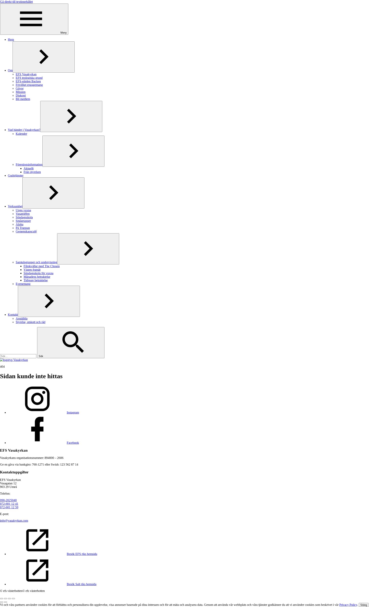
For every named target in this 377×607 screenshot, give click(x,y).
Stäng (363, 604)
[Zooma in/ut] (13, 598)
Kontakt (13, 314)
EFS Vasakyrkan (26, 74)
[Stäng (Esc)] (1, 598)
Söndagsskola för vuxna (38, 273)
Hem (11, 39)
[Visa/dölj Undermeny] (44, 57)
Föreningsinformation (29, 164)
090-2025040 (8, 500)
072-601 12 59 (9, 507)
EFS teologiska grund (29, 77)
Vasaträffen (23, 213)
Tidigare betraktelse (36, 280)
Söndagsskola (24, 217)
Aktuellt (29, 168)
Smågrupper (23, 220)
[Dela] (5, 598)
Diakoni (21, 95)
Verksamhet (15, 206)
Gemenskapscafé (26, 231)
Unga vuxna (23, 210)
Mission (21, 92)
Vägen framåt (32, 269)
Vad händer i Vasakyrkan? (24, 129)
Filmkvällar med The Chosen (42, 266)
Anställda (21, 318)
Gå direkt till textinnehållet (16, 1)
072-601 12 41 (9, 503)
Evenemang (23, 283)
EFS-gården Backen (28, 81)
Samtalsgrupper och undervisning (36, 262)
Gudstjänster (15, 175)
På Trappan (23, 228)
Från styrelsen (32, 172)
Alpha (19, 224)
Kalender (21, 133)
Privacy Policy (348, 604)
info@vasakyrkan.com (14, 520)
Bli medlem (23, 99)
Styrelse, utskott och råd (30, 322)
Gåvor (20, 88)
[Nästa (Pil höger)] (5, 602)
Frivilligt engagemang (29, 85)
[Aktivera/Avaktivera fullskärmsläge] (9, 598)
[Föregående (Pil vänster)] (1, 602)
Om (10, 70)
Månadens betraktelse (37, 276)
